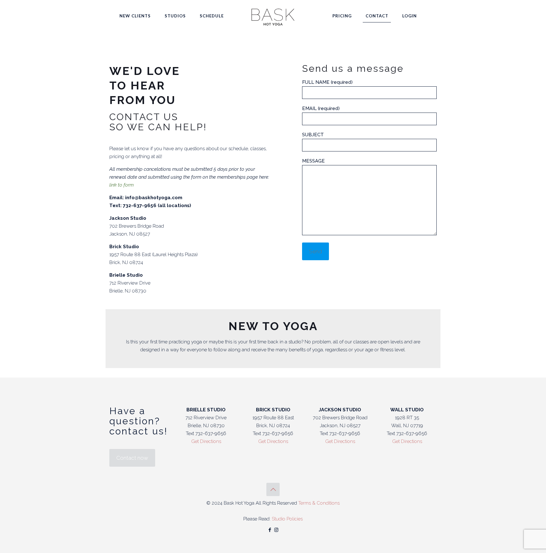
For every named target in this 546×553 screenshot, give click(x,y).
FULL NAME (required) (327, 82)
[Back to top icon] (273, 489)
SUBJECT (313, 135)
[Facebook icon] (269, 530)
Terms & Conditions (319, 503)
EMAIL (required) (321, 108)
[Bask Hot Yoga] (273, 16)
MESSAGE (313, 161)
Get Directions (206, 441)
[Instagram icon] (276, 530)
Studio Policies (287, 519)
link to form (121, 185)
